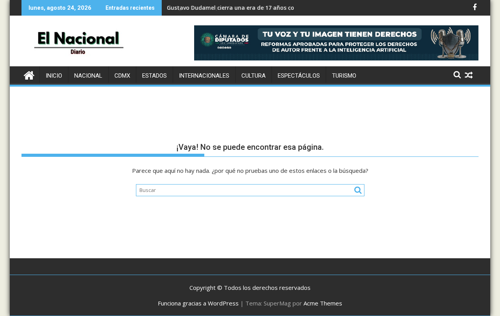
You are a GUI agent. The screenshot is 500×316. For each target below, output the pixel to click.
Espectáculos (299, 75)
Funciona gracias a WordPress (198, 303)
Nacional (88, 75)
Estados (154, 75)
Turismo (344, 75)
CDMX (122, 75)
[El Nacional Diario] (29, 74)
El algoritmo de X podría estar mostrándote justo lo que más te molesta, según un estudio (292, 7)
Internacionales (204, 75)
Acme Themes (323, 303)
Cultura (253, 75)
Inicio (54, 75)
